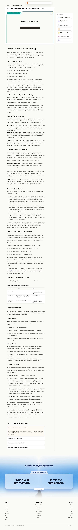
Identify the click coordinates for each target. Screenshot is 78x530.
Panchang (39, 517)
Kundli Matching (39, 506)
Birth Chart (39, 509)
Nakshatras (48, 2)
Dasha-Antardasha (38, 270)
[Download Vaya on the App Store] (72, 525)
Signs (43, 2)
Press (72, 509)
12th (8, 90)
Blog (34, 2)
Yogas (6, 517)
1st (24, 119)
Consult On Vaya (39, 489)
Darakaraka (32, 410)
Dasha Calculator (39, 511)
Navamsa (39, 513)
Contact (71, 506)
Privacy (71, 515)
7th (32, 120)
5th (19, 153)
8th (41, 89)
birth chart (28, 84)
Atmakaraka (23, 410)
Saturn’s (28, 142)
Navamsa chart (12, 367)
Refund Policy (70, 517)
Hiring (72, 511)
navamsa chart (15, 270)
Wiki (6, 519)
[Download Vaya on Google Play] (70, 525)
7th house (19, 64)
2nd (25, 125)
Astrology (7, 5)
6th (39, 89)
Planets (6, 509)
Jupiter (21, 97)
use (13, 417)
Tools (38, 2)
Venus (16, 97)
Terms (72, 513)
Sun (35, 214)
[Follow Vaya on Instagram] (68, 525)
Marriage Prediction (39, 504)
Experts (71, 504)
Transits (6, 511)
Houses (6, 506)
